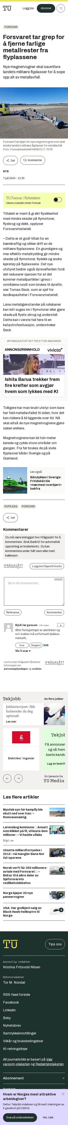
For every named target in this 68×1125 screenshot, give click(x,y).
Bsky (7, 1018)
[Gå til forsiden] (7, 8)
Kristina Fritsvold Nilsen (21, 967)
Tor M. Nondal (14, 982)
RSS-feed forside (16, 995)
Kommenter (35, 160)
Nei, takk (48, 1117)
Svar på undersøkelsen (20, 1117)
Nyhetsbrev (12, 1025)
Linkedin (9, 1010)
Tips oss (55, 944)
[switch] (58, 199)
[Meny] (61, 8)
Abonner (46, 8)
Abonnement (13, 1078)
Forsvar (11, 27)
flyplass (11, 506)
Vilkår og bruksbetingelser (23, 1041)
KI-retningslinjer (15, 1049)
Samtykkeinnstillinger (19, 1033)
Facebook (11, 1002)
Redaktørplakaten (50, 1064)
